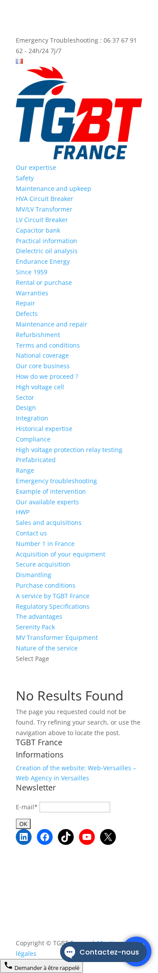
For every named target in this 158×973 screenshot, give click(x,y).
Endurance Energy (43, 261)
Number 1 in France (45, 543)
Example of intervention (51, 491)
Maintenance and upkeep (53, 188)
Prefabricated (36, 460)
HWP (22, 512)
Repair (25, 303)
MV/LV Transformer (44, 209)
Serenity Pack (35, 627)
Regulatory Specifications (53, 606)
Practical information (46, 241)
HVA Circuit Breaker (44, 198)
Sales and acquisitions (49, 522)
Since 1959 (31, 272)
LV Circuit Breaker (42, 219)
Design (26, 407)
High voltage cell (40, 387)
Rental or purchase (44, 282)
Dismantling (33, 575)
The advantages (39, 616)
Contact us (31, 533)
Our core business (43, 366)
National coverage (42, 355)
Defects (27, 313)
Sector (25, 397)
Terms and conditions (48, 345)
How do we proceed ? (47, 376)
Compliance (33, 439)
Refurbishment (38, 334)
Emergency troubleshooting (56, 481)
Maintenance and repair (51, 324)
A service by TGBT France (53, 596)
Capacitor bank (38, 230)
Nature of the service (47, 648)
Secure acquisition (43, 564)
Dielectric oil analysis (47, 251)
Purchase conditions (45, 585)
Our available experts (47, 502)
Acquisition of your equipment (60, 554)
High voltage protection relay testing (69, 449)
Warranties (32, 293)
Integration (32, 418)
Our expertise (36, 167)
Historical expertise (44, 428)
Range (25, 470)
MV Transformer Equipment (57, 637)
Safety (25, 178)
